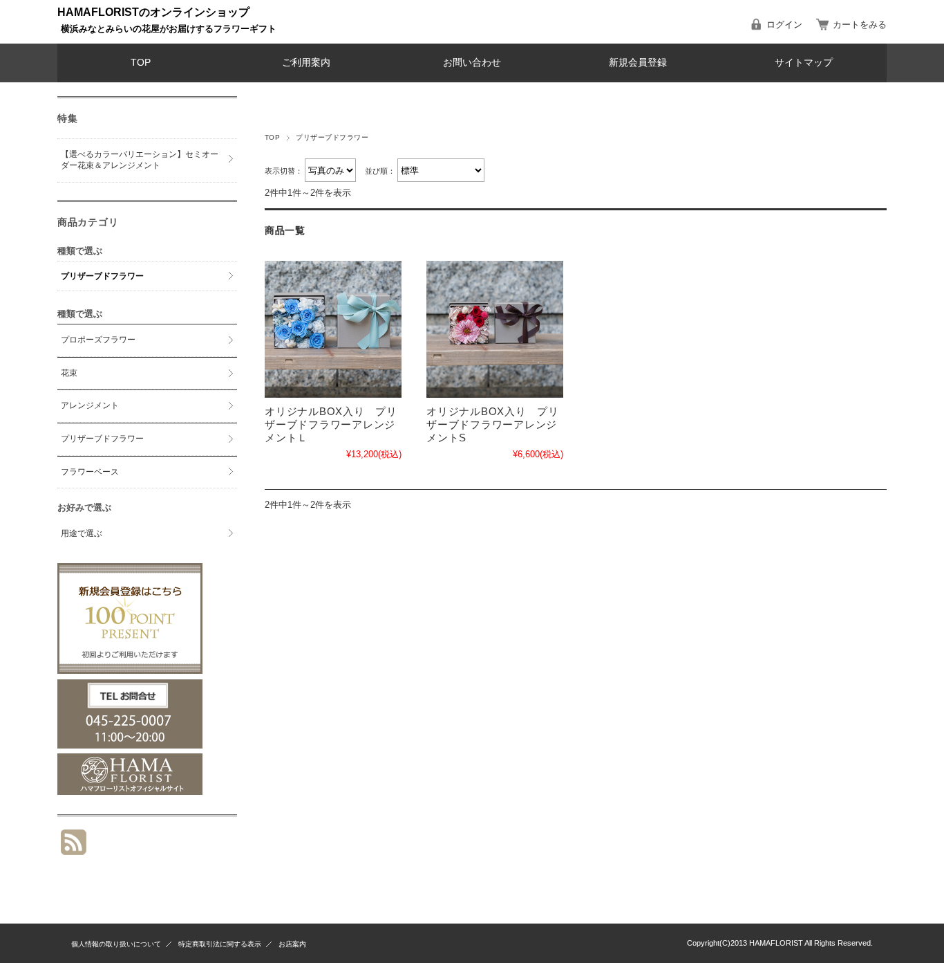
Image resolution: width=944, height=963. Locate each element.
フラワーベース (90, 472)
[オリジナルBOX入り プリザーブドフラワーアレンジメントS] (494, 329)
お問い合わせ (472, 62)
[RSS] (73, 848)
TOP (141, 62)
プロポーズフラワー (98, 340)
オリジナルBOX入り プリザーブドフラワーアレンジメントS (492, 424)
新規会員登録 (638, 62)
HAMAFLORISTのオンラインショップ (153, 12)
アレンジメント (90, 405)
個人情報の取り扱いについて (116, 944)
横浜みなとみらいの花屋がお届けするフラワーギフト (168, 29)
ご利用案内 (306, 62)
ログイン (784, 24)
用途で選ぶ (81, 533)
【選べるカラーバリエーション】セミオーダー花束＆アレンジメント (139, 159)
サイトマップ (804, 62)
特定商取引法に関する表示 (219, 944)
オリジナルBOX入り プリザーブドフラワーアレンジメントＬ (331, 424)
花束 (69, 373)
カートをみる (860, 24)
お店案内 (292, 944)
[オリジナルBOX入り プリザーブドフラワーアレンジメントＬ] (333, 329)
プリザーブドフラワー (102, 276)
